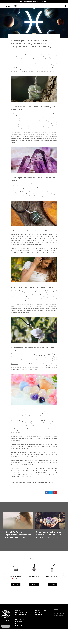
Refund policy (19, 621)
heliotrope (31, 234)
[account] (62, 5)
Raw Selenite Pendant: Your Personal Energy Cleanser (52, 576)
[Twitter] (6, 6)
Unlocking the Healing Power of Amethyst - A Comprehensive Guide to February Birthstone (49, 534)
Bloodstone (15, 234)
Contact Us (36, 612)
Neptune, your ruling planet (27, 64)
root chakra (23, 238)
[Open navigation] (10, 5)
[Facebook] (2, 6)
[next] (64, 574)
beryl (42, 115)
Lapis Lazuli (15, 291)
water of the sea (50, 117)
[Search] (59, 5)
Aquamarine (15, 113)
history (38, 291)
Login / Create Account (39, 610)
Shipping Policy (37, 614)
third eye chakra (31, 192)
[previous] (3, 574)
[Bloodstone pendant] (34, 213)
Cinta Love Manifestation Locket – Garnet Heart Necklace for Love (34, 576)
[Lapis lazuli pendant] (34, 269)
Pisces (15, 54)
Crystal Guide (19, 625)
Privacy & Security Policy (22, 614)
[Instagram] (4, 6)
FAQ (16, 617)
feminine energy (49, 356)
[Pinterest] (9, 620)
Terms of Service (19, 619)
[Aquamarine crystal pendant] (34, 89)
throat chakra (40, 119)
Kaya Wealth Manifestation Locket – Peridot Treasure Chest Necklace (16, 576)
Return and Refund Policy (40, 617)
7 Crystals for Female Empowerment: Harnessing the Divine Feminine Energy (18, 534)
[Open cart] (65, 6)
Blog (16, 623)
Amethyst (14, 184)
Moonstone (14, 364)
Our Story (18, 610)
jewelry (15, 423)
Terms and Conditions (21, 612)
